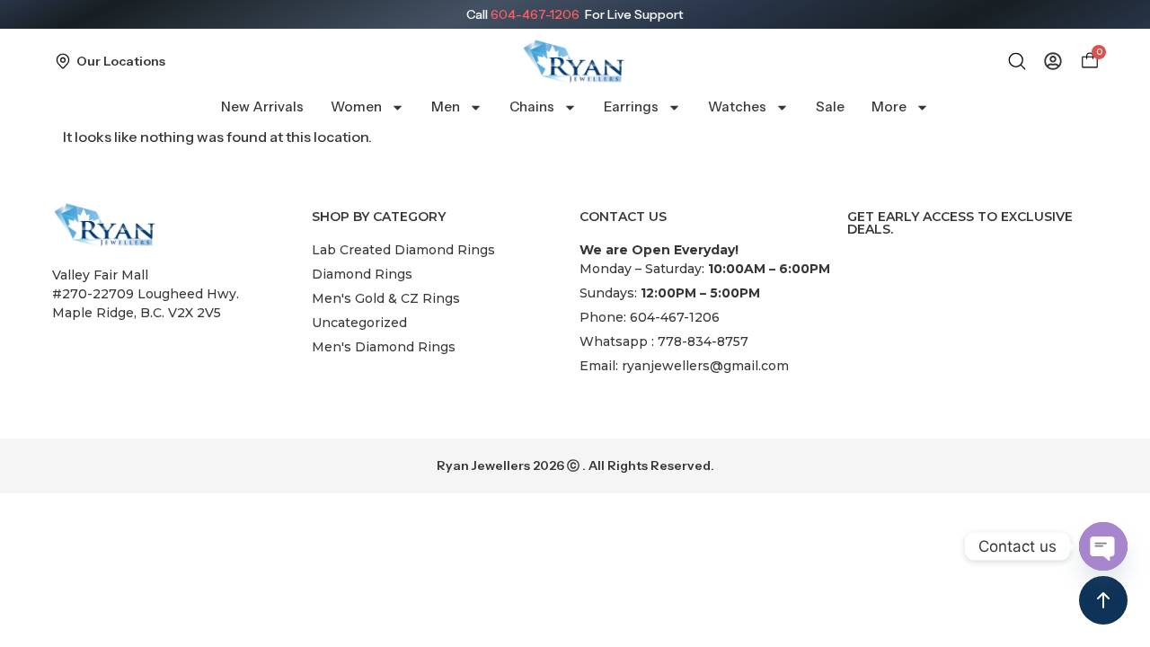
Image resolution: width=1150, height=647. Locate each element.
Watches (737, 106)
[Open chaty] (1103, 546)
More (889, 106)
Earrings (631, 106)
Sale (830, 106)
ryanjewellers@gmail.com (705, 366)
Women (356, 106)
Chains (531, 106)
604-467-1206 (535, 14)
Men (445, 106)
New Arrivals (262, 106)
